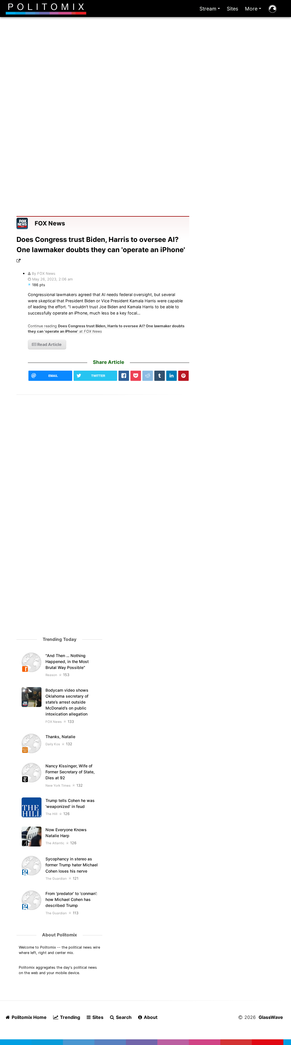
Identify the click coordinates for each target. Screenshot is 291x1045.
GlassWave (271, 1017)
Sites (232, 9)
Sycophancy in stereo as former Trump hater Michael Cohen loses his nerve (71, 864)
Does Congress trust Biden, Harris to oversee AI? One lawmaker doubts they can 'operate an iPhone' (100, 244)
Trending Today (59, 639)
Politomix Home (29, 1017)
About (150, 1017)
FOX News (50, 223)
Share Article (108, 362)
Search (123, 1017)
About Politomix (59, 935)
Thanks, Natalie (60, 736)
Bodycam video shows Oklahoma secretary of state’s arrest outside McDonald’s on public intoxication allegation (66, 702)
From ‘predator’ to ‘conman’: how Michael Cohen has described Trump (71, 899)
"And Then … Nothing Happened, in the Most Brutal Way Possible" (67, 661)
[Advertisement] (145, 84)
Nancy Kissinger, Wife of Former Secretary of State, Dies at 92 (70, 771)
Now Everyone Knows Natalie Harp (66, 832)
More (254, 10)
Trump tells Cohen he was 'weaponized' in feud (70, 803)
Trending (69, 1017)
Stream (210, 10)
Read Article (49, 344)
